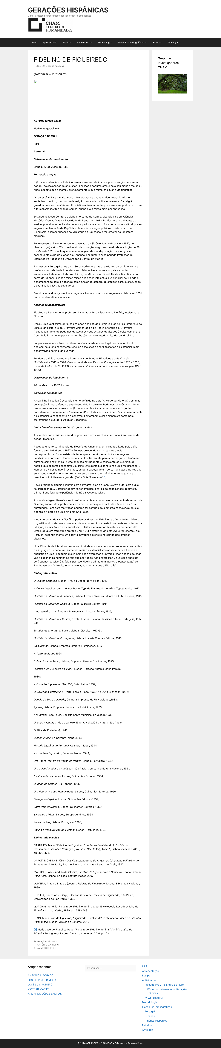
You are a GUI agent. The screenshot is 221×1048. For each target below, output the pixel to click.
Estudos (157, 42)
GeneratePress (135, 1043)
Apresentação (50, 42)
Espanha (150, 1016)
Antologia (173, 42)
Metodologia (104, 42)
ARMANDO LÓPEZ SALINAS (45, 993)
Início (34, 42)
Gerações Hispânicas (48, 941)
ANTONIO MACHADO (41, 975)
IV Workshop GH (154, 997)
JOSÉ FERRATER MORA (42, 980)
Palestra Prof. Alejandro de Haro (164, 984)
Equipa (67, 42)
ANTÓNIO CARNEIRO (48, 944)
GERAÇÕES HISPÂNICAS (68, 10)
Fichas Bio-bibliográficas (130, 42)
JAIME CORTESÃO (46, 948)
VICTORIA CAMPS (38, 989)
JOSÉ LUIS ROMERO (40, 984)
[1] (104, 477)
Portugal (150, 1011)
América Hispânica (156, 1020)
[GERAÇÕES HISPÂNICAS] (50, 24)
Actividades (83, 42)
